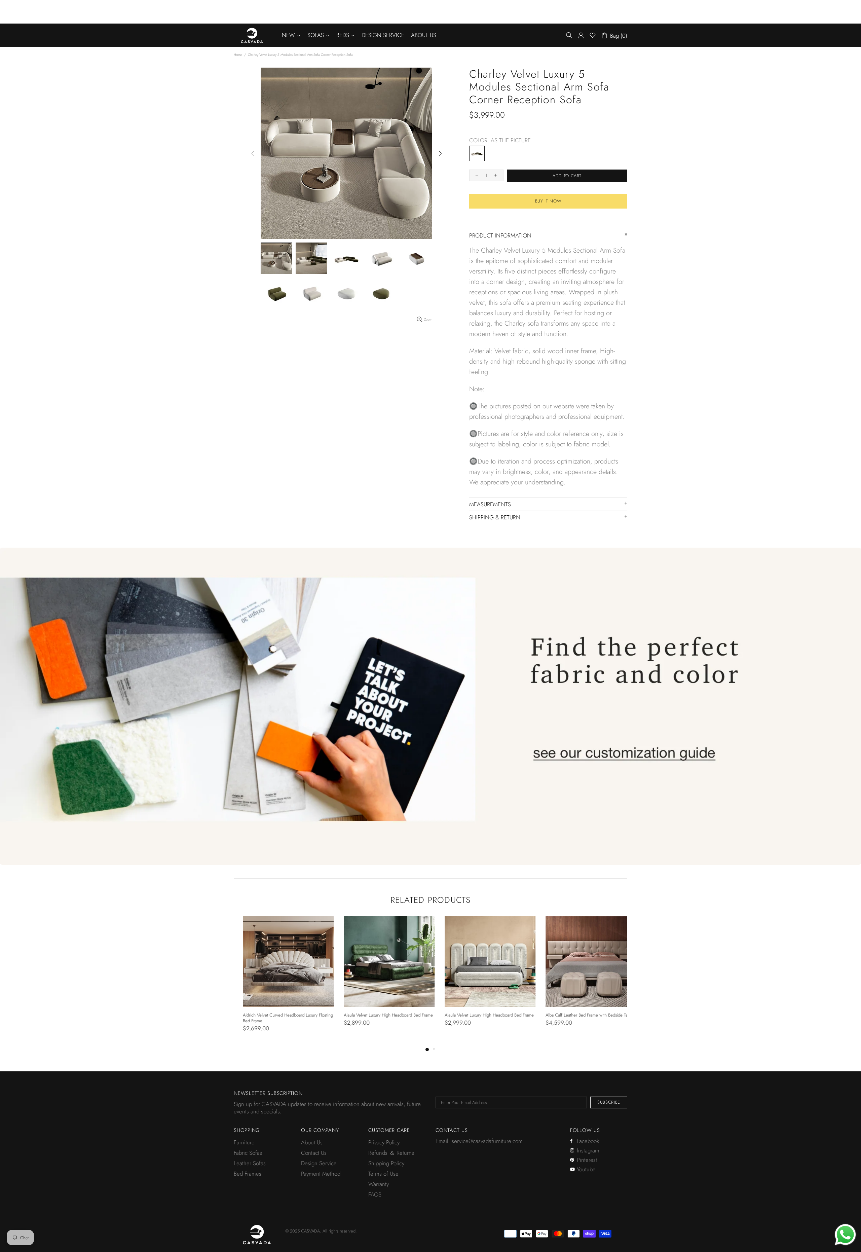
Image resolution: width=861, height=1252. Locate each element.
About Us (312, 1142)
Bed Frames (247, 1173)
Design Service (319, 1163)
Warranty (378, 1184)
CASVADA (252, 35)
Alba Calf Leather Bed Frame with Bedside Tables (480, 1015)
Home (238, 54)
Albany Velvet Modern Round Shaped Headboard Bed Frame (581, 1018)
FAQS (374, 1194)
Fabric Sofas (248, 1152)
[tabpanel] (279, 978)
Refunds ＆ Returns (391, 1152)
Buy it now (548, 201)
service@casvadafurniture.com (487, 1141)
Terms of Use (383, 1173)
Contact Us (314, 1152)
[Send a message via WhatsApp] (845, 1234)
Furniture (244, 1142)
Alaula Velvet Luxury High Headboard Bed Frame (278, 1015)
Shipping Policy (386, 1163)
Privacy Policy (384, 1142)
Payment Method (320, 1173)
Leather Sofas (250, 1163)
